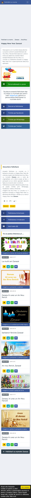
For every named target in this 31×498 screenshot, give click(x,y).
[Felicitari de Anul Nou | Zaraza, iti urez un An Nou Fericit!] (15, 381)
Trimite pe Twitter (15, 126)
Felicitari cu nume (7, 39)
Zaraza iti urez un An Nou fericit (13, 296)
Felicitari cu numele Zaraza (17, 452)
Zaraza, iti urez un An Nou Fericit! (13, 400)
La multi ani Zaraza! (10, 261)
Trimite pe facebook (15, 113)
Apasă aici (14, 95)
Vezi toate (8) (13, 226)
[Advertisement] (15, 21)
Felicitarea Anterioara (16, 213)
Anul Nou (24, 39)
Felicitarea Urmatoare (16, 220)
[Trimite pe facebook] (16, 266)
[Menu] (27, 2)
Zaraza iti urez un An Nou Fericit (13, 438)
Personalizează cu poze (17, 84)
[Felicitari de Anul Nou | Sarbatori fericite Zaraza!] (15, 314)
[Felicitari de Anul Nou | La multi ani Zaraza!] (15, 244)
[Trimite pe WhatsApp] (12, 266)
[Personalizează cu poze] (15, 74)
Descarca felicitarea (15, 106)
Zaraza (17, 39)
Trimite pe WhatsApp (16, 119)
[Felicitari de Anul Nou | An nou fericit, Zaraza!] (15, 348)
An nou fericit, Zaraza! (11, 366)
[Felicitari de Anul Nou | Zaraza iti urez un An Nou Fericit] (15, 418)
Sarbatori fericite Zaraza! (12, 333)
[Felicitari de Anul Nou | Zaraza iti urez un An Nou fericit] (15, 278)
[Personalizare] (4, 266)
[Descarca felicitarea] (8, 266)
